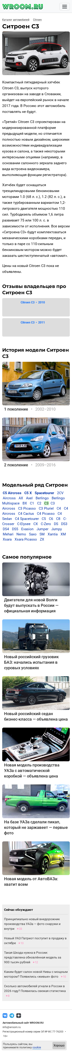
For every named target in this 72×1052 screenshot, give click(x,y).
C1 (32, 503)
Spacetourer (44, 493)
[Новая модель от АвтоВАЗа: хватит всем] (36, 858)
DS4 (6, 529)
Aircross (9, 498)
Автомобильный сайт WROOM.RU (23, 1022)
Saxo (33, 534)
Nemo (21, 534)
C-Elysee (23, 524)
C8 (58, 519)
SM (42, 534)
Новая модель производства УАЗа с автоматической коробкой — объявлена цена (31, 770)
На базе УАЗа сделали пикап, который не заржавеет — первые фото (36, 827)
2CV (60, 493)
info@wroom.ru (12, 1027)
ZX (42, 539)
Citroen (37, 20)
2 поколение (16, 465)
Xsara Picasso (26, 539)
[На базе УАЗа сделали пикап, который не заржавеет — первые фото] (36, 801)
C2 (39, 503)
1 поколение (16, 409)
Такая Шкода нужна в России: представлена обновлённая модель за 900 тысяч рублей (32, 957)
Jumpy (56, 529)
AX (21, 498)
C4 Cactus (26, 513)
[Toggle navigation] (64, 6)
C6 (51, 519)
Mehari (8, 534)
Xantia (53, 534)
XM (63, 534)
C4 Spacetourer (27, 519)
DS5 (15, 529)
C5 (44, 519)
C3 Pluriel (46, 508)
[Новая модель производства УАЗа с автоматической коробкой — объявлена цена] (36, 744)
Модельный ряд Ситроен (35, 485)
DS (56, 524)
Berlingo (42, 498)
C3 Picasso (27, 508)
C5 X (28, 493)
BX (25, 503)
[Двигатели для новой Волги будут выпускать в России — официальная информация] (36, 579)
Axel (29, 498)
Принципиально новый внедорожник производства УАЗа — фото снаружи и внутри (32, 923)
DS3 (64, 524)
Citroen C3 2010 (33, 302)
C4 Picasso (46, 513)
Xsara (7, 539)
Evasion (27, 529)
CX (35, 524)
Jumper (42, 529)
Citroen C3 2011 (33, 322)
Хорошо (59, 1045)
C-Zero (46, 524)
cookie (36, 1047)
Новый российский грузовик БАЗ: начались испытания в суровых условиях (31, 662)
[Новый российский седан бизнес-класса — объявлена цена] (36, 693)
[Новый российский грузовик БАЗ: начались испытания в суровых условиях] (36, 636)
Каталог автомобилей (15, 20)
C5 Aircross (12, 493)
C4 (59, 508)
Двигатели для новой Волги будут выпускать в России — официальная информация (31, 605)
